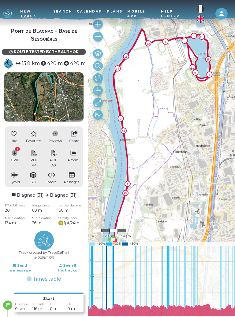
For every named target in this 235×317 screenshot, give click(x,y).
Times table (46, 279)
